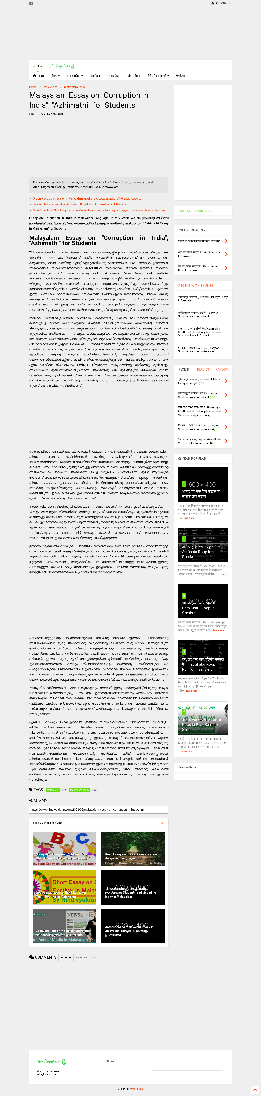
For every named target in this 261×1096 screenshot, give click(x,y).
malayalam (50, 86)
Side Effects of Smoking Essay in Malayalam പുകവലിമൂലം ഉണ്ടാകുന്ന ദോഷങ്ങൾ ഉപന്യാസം (99, 210)
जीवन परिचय (134, 75)
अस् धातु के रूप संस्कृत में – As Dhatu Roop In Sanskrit (201, 551)
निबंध (54, 75)
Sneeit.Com (137, 1089)
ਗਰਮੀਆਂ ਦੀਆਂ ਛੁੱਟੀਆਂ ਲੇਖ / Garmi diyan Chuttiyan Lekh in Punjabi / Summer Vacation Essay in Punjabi (199, 332)
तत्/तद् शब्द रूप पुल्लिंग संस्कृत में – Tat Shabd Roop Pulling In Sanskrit (203, 664)
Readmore (188, 517)
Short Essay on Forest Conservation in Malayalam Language (132, 856)
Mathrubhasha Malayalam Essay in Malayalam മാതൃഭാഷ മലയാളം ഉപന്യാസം (128, 931)
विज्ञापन (182, 75)
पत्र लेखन (95, 75)
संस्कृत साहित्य (73, 75)
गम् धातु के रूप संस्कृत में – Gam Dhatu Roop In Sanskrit (200, 608)
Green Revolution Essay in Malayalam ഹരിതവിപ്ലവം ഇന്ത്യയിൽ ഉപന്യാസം (87, 198)
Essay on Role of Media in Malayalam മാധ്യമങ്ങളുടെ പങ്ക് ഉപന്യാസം (62, 933)
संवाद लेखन (114, 75)
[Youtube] (31, 3)
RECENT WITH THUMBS (196, 285)
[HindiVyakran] (62, 67)
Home (40, 75)
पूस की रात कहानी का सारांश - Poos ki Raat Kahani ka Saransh (202, 724)
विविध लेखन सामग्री (157, 75)
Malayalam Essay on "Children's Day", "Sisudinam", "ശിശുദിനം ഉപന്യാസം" (63, 856)
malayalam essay (74, 86)
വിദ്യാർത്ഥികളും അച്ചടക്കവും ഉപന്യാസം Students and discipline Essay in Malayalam (130, 893)
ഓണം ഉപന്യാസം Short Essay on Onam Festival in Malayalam (61, 894)
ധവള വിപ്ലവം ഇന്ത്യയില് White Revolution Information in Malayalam (80, 204)
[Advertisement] (98, 33)
